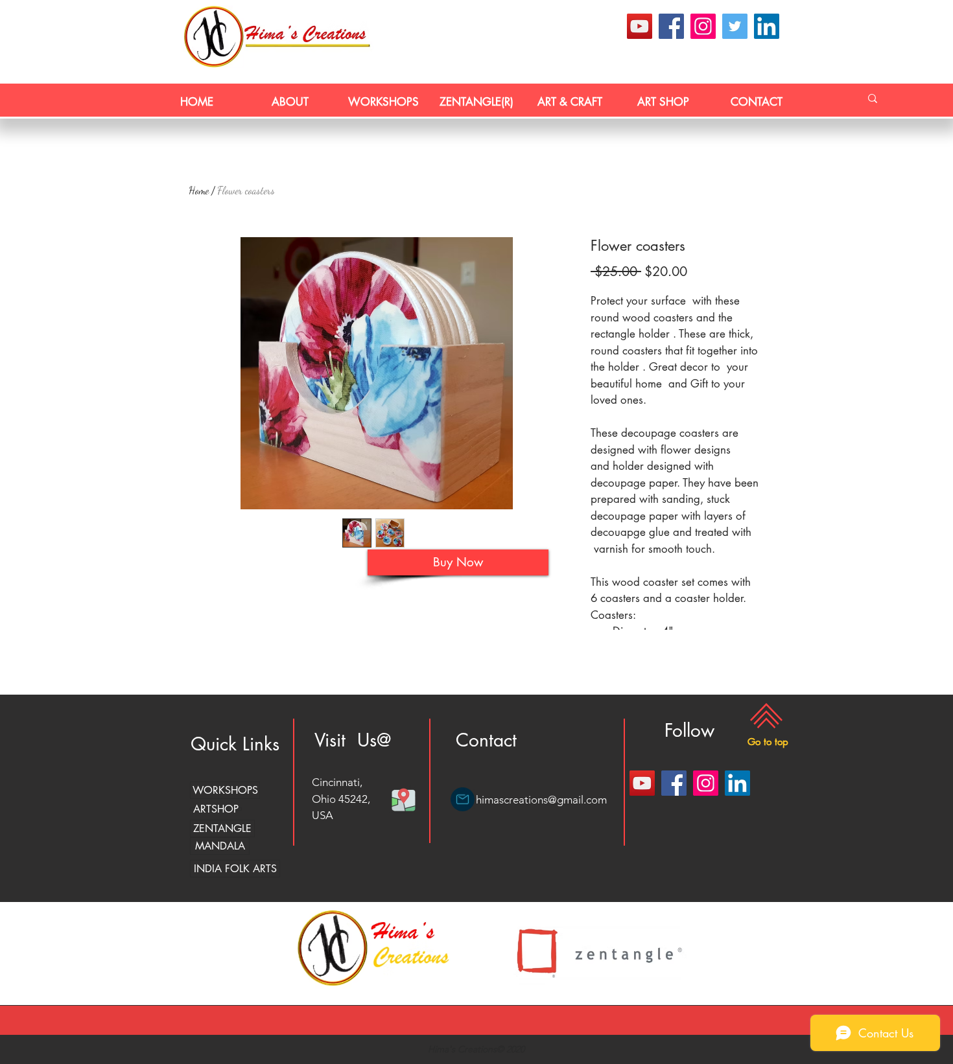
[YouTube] (639, 26)
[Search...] (872, 98)
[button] (768, 741)
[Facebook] (671, 26)
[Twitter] (734, 26)
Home (199, 190)
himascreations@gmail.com (541, 799)
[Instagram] (703, 26)
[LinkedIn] (766, 26)
